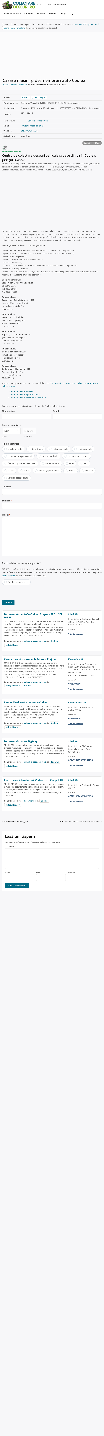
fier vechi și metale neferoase (21, 463)
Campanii (52, 13)
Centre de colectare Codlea (21, 391)
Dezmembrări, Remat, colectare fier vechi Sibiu (79, 821)
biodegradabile (85, 449)
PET (86, 463)
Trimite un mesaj (76, 634)
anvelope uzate (15, 449)
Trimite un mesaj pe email (32, 125)
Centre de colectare (12, 13)
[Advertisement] (52, 56)
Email (56, 411)
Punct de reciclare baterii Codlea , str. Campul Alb (34, 780)
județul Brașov (38, 97)
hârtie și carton (52, 463)
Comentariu (10, 846)
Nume (8, 872)
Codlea (25, 97)
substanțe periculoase (49, 470)
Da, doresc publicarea (18, 582)
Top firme (40, 13)
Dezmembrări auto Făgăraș (20, 741)
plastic (11, 470)
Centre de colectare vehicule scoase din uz (28, 397)
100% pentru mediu (59, 4)
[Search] (72, 13)
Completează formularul (14, 28)
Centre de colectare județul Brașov (24, 394)
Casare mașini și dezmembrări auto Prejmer (30, 659)
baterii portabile (60, 449)
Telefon (6, 486)
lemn (71, 463)
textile (72, 470)
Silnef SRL (73, 614)
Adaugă (62, 13)
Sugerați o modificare (92, 143)
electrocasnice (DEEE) (78, 456)
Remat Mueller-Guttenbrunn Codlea (25, 702)
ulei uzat (89, 470)
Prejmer (27, 685)
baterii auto (37, 449)
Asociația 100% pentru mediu (87, 24)
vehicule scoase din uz (38, 120)
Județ (5, 436)
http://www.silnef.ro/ (29, 130)
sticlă (26, 470)
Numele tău (9, 411)
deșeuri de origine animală (20, 456)
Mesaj (6, 514)
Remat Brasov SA (77, 702)
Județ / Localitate (12, 425)
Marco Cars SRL (76, 659)
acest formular (9, 575)
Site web (71, 872)
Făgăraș (55, 762)
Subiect (7, 500)
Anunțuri (28, 13)
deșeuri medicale (50, 456)
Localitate (27, 436)
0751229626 (27, 113)
